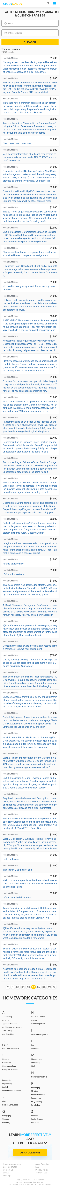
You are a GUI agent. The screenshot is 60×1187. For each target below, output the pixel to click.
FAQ (37, 1167)
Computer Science (9, 1069)
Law (33, 1045)
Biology (5, 1045)
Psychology (36, 1105)
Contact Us (8, 1170)
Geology (5, 1119)
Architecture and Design (12, 1027)
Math (33, 1066)
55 (28, 987)
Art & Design (7, 1031)
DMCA (6, 1173)
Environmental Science (11, 1091)
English (5, 1087)
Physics (34, 1091)
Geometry (6, 1122)
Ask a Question (30, 1152)
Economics (7, 1080)
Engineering (7, 1084)
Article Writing (8, 1034)
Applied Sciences (9, 1024)
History (34, 1020)
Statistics (35, 1123)
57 (38, 987)
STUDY (12, 4)
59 (49, 987)
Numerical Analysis (39, 1077)
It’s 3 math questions (13, 574)
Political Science (38, 1094)
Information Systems (39, 1034)
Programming (36, 1101)
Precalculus (36, 1098)
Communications (9, 1066)
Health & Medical (38, 1017)
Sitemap (6, 1175)
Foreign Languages (10, 1105)
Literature (35, 1048)
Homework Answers (12, 1164)
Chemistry (6, 1062)
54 (23, 987)
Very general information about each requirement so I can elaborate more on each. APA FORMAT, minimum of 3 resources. (29, 157)
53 (18, 987)
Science (34, 1116)
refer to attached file (13, 563)
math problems (10, 859)
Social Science (37, 1119)
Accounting (7, 1017)
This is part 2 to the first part (17, 869)
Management (36, 1059)
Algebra (5, 1020)
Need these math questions (17, 143)
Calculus (5, 1059)
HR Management (38, 1024)
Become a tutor (10, 1167)
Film (4, 1101)
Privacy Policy (41, 1170)
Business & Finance (10, 1048)
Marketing (35, 1063)
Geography (6, 1115)
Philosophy (35, 1087)
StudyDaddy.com (37, 1180)
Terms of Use (41, 1173)
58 (44, 987)
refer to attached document (17, 897)
